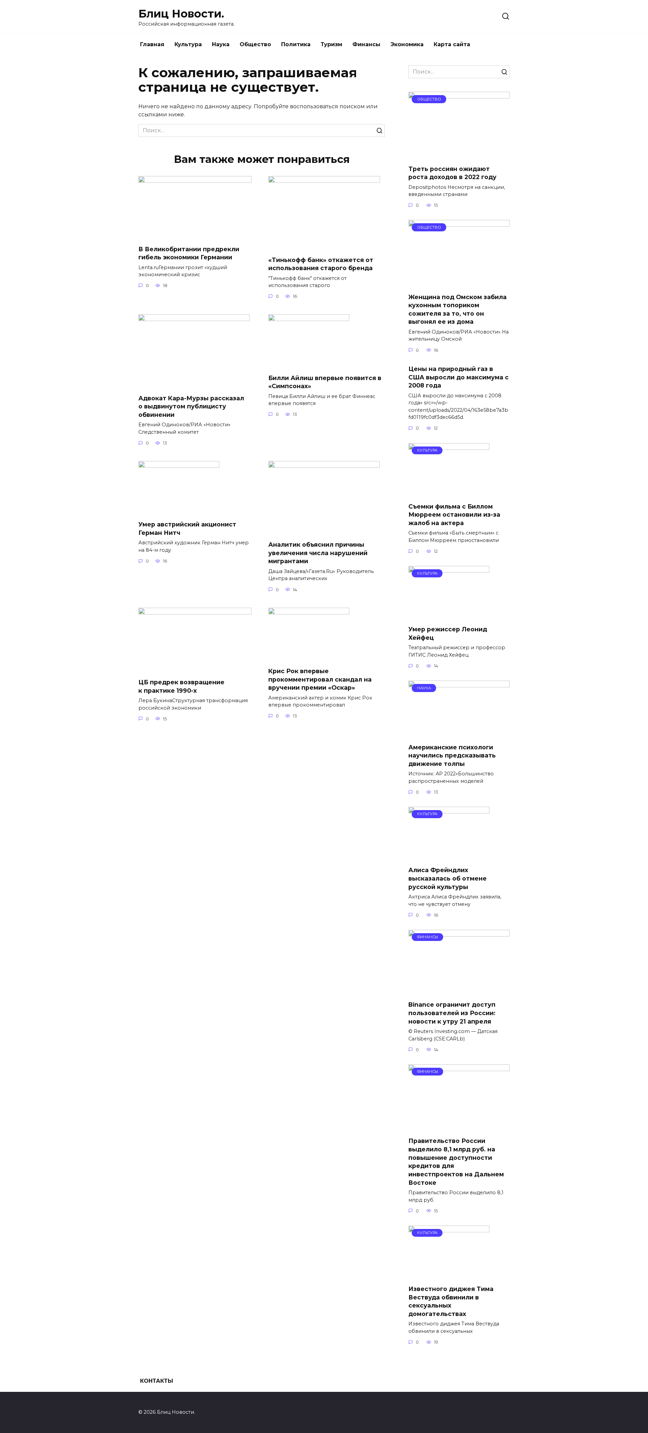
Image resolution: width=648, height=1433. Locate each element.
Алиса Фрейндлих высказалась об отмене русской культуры (447, 878)
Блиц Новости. (181, 13)
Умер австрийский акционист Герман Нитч (187, 528)
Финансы (366, 44)
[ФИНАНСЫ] (459, 991)
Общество (255, 44)
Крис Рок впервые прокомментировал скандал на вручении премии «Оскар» (320, 679)
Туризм (331, 44)
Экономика (407, 44)
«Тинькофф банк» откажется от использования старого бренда (320, 263)
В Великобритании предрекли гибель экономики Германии (188, 253)
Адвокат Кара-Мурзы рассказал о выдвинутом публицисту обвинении (191, 406)
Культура (188, 44)
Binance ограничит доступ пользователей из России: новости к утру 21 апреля (451, 1013)
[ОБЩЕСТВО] (459, 155)
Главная (152, 44)
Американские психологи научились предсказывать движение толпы (452, 755)
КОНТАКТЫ (156, 1381)
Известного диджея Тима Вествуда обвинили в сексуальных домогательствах (450, 1301)
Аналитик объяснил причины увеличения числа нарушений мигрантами (318, 553)
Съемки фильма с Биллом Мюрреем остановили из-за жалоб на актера (454, 514)
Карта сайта (452, 44)
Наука (221, 44)
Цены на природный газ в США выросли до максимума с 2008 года (458, 377)
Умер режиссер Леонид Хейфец (447, 633)
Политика (295, 44)
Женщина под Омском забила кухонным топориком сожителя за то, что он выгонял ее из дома (457, 309)
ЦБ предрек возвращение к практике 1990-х (181, 686)
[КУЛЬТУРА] (448, 493)
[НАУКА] (459, 733)
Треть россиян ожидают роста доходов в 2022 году (452, 172)
